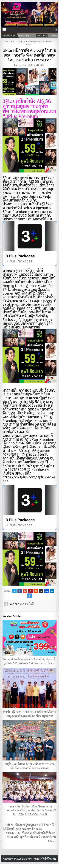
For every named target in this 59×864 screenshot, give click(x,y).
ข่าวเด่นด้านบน (21, 41)
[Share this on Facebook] (19, 591)
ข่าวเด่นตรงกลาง (35, 41)
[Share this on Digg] (46, 591)
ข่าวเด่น (10, 41)
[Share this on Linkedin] (52, 591)
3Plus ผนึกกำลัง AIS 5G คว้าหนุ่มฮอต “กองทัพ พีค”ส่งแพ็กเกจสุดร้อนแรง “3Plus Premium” (29, 54)
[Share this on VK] (41, 591)
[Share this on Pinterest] (30, 591)
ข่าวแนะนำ (48, 41)
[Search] (56, 30)
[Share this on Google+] (25, 591)
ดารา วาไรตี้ (21, 65)
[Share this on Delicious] (29, 595)
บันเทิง (28, 44)
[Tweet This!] (14, 591)
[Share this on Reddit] (36, 591)
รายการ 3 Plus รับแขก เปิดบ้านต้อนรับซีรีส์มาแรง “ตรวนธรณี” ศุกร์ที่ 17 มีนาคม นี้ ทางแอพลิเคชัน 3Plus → (31, 836)
